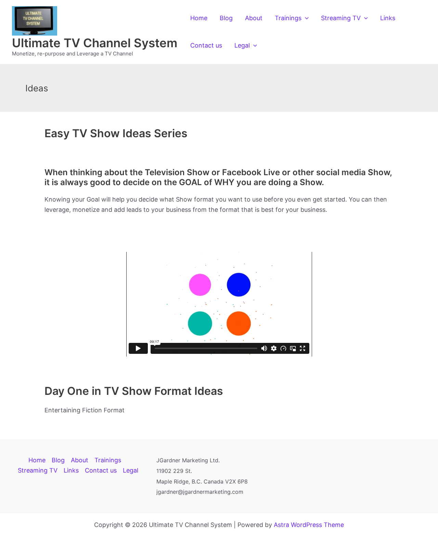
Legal (242, 45)
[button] (305, 18)
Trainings (288, 18)
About (253, 18)
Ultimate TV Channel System (94, 43)
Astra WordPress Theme (309, 524)
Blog (226, 18)
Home (198, 18)
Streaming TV (341, 18)
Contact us (206, 45)
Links (387, 18)
